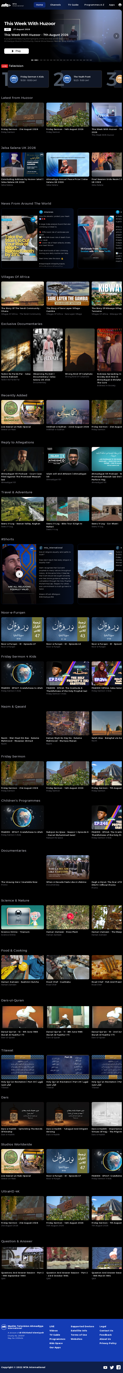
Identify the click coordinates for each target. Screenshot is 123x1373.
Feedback (106, 1334)
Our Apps (55, 1347)
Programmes (57, 1339)
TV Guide (55, 1334)
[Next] (116, 36)
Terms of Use (79, 1334)
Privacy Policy (108, 1343)
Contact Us (106, 1330)
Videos (54, 1330)
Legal (103, 1326)
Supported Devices (82, 1326)
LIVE (52, 1326)
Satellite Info (79, 1330)
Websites (76, 1339)
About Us (105, 1339)
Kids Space (56, 1343)
